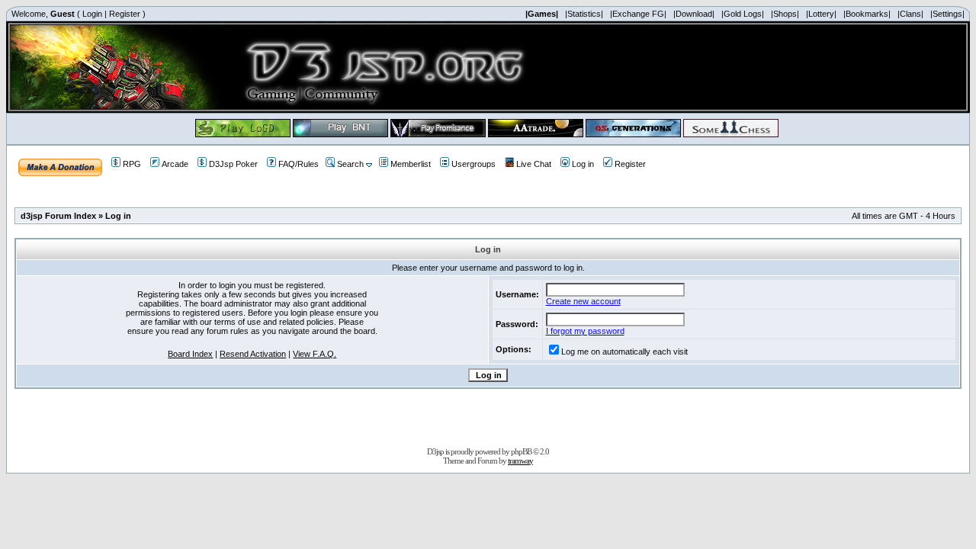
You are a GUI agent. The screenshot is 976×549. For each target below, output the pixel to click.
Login (92, 13)
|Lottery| (821, 13)
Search (350, 164)
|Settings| (947, 13)
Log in (583, 164)
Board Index (190, 353)
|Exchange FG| (638, 13)
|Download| (693, 13)
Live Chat (533, 164)
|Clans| (910, 13)
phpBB (521, 451)
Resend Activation (253, 353)
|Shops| (785, 13)
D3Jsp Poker (233, 164)
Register (124, 13)
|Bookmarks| (867, 13)
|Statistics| (584, 13)
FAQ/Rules (298, 164)
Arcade (175, 164)
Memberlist (410, 164)
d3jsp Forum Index (58, 215)
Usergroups (473, 164)
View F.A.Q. (314, 353)
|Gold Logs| (742, 13)
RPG (132, 164)
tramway (520, 460)
